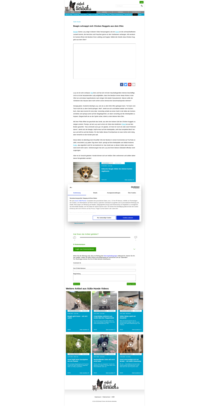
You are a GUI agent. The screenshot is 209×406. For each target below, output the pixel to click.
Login (141, 2)
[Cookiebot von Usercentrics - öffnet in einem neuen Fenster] (132, 187)
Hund (117, 32)
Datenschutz (106, 397)
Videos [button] (135, 14)
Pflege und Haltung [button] (93, 14)
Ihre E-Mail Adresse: (79, 268)
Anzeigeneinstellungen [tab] (113, 192)
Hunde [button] (89, 12)
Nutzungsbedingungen (110, 256)
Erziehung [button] (76, 14)
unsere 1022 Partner (80, 200)
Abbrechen (76, 284)
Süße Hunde (77, 21)
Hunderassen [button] (128, 14)
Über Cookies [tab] (132, 192)
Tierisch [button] (120, 12)
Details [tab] (95, 192)
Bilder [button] (140, 14)
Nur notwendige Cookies (104, 217)
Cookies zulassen (128, 217)
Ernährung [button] (102, 14)
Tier (91, 93)
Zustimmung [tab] (77, 192)
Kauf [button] (108, 14)
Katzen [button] (104, 12)
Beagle (75, 32)
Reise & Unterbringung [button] (117, 14)
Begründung (76, 273)
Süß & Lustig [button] (68, 14)
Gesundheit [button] (84, 14)
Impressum (98, 397)
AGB (113, 397)
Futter (75, 145)
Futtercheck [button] (136, 12)
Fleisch (124, 124)
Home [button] (72, 12)
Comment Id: (77, 263)
